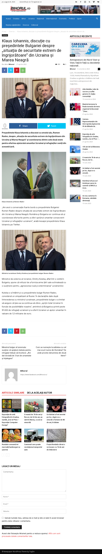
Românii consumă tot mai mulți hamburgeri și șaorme (11, 447)
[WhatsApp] (23, 70)
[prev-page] (3, 455)
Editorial (34, 25)
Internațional (51, 18)
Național (40, 18)
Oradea (16, 18)
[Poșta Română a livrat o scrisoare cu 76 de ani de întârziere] (56, 435)
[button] (97, 18)
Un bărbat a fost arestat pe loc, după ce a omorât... (91, 170)
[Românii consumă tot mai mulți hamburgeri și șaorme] (11, 435)
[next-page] (7, 455)
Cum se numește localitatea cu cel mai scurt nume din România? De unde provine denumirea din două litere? (51, 351)
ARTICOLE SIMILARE (13, 392)
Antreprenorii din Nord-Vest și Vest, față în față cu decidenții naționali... (85, 62)
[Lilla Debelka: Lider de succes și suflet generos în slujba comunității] (75, 91)
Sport (79, 18)
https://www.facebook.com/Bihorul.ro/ (33, 375)
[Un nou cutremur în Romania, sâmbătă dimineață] (75, 198)
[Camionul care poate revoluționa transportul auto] (34, 435)
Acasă (8, 18)
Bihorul (11, 64)
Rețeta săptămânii (13, 25)
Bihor (24, 18)
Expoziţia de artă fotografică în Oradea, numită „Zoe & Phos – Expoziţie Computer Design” (10, 419)
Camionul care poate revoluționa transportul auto (33, 447)
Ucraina (31, 18)
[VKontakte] (98, 2)
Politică (72, 18)
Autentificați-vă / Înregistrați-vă (30, 2)
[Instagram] (85, 2)
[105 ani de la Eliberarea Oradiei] (75, 149)
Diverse (26, 25)
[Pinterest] (16, 70)
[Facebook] (81, 2)
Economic (63, 18)
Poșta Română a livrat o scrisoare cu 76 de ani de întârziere (56, 447)
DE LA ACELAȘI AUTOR (39, 392)
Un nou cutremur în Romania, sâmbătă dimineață (89, 198)
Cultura (5, 411)
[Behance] (76, 2)
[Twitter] (89, 2)
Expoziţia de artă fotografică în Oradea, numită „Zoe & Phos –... (91, 136)
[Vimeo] (94, 2)
